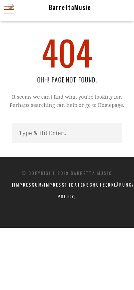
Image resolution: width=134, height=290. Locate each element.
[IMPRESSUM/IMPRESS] (40, 185)
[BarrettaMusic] (67, 11)
